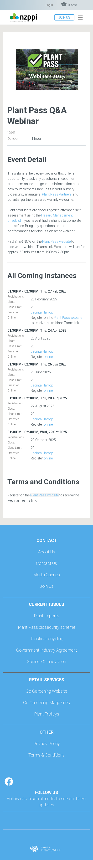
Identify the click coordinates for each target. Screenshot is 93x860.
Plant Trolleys (46, 713)
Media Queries (46, 574)
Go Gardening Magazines (46, 702)
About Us (46, 551)
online (48, 357)
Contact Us (46, 563)
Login (49, 5)
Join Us (46, 586)
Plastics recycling (47, 638)
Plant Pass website (56, 241)
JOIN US (64, 17)
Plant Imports (46, 615)
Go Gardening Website (46, 691)
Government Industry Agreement (46, 650)
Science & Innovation (46, 661)
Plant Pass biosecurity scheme (46, 627)
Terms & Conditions (46, 754)
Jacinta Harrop (42, 312)
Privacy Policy (46, 743)
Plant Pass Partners (57, 194)
